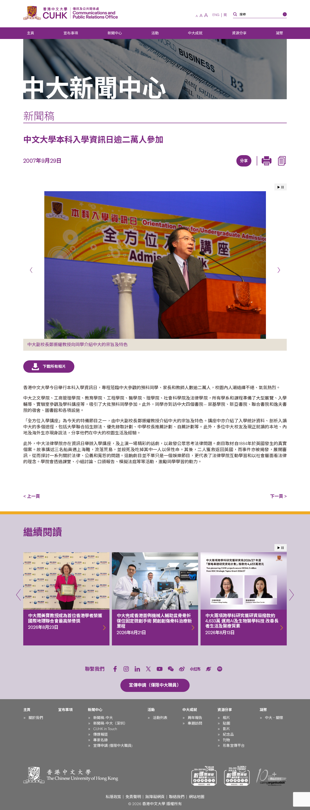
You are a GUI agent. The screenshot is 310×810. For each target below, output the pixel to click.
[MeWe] (271, 167)
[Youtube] (160, 669)
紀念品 (228, 734)
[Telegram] (237, 167)
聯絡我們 (177, 797)
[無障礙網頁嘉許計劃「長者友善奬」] (237, 776)
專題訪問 (195, 723)
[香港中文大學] (46, 13)
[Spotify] (220, 669)
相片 (226, 718)
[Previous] (31, 270)
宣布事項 (70, 33)
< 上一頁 (31, 496)
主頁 (30, 33)
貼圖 (226, 723)
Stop (282, 187)
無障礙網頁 (155, 797)
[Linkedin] (215, 167)
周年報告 (195, 718)
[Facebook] (204, 167)
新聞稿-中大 (103, 718)
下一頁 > (278, 496)
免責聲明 (133, 797)
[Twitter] (226, 167)
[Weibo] (182, 669)
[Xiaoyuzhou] (208, 669)
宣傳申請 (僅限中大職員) (112, 745)
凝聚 (279, 33)
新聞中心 (115, 33)
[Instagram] (126, 669)
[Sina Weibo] (249, 167)
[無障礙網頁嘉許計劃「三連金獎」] (204, 776)
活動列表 (160, 718)
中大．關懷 (274, 718)
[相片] (155, 265)
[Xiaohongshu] (195, 669)
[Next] (279, 270)
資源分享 (239, 33)
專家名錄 (100, 740)
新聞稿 (38, 116)
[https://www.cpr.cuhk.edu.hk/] (94, 13)
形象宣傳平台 (234, 745)
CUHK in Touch (105, 729)
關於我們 (36, 718)
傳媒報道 (100, 734)
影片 (226, 729)
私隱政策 (113, 797)
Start (279, 187)
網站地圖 (196, 797)
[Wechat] (171, 669)
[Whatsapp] (260, 167)
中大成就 (195, 33)
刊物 (226, 740)
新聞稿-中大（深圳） (110, 723)
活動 (155, 33)
